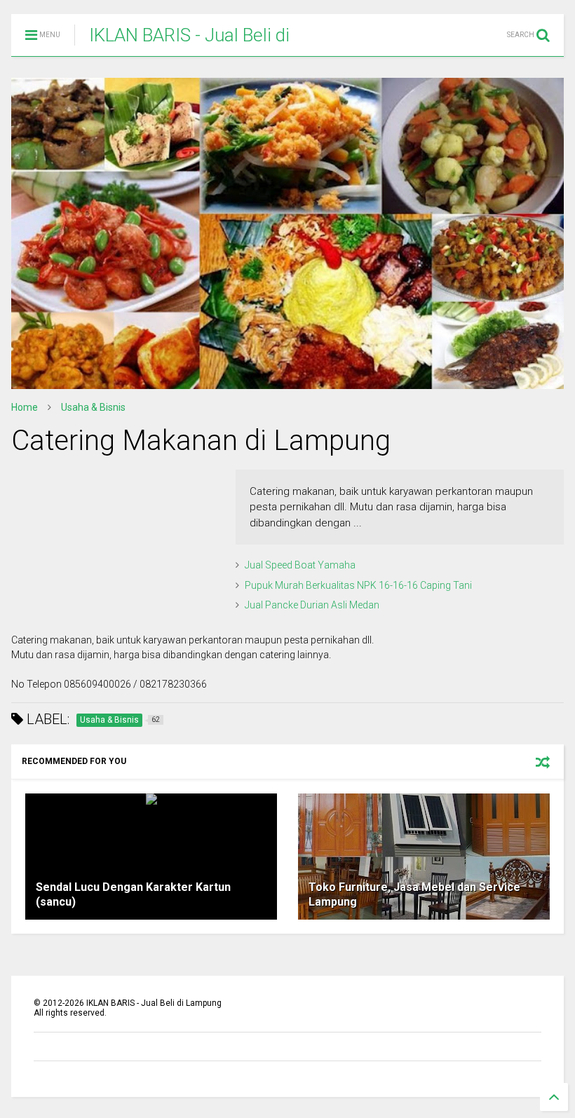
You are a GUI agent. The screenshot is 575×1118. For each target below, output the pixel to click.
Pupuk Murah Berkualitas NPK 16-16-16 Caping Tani (358, 585)
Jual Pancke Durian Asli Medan (312, 605)
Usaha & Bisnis (93, 407)
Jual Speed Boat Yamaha (300, 565)
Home (24, 407)
